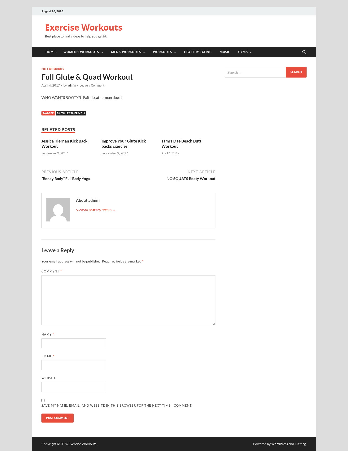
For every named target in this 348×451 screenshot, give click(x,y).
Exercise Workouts (83, 27)
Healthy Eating (198, 52)
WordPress (279, 444)
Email (47, 356)
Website (48, 378)
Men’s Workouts (126, 52)
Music (225, 52)
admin (71, 85)
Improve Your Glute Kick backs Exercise (124, 143)
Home (50, 52)
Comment (51, 271)
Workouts (162, 52)
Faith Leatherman (71, 113)
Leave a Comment (92, 85)
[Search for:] (266, 72)
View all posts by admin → (96, 209)
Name (47, 334)
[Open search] (304, 52)
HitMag (300, 444)
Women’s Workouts (81, 52)
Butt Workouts (52, 69)
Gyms (243, 52)
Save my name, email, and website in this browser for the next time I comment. (116, 405)
